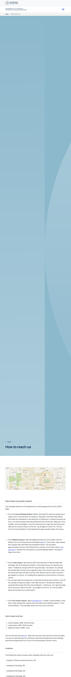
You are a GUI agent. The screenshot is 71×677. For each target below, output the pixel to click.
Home (6, 14)
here (42, 542)
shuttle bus (36, 601)
